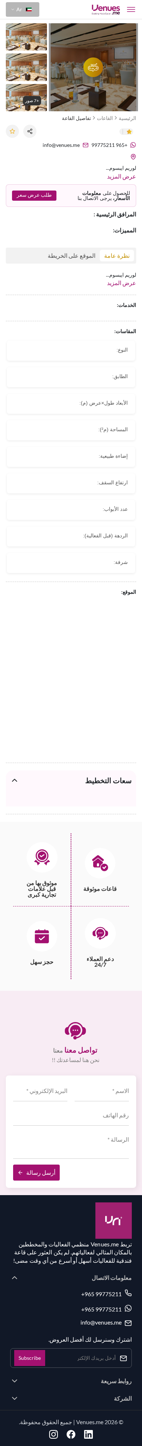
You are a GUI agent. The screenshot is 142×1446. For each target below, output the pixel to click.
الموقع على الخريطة (71, 255)
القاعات (105, 118)
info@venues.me (101, 1322)
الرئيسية (127, 118)
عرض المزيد (121, 176)
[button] (22, 9)
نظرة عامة (117, 255)
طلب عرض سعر (34, 194)
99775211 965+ (101, 1293)
